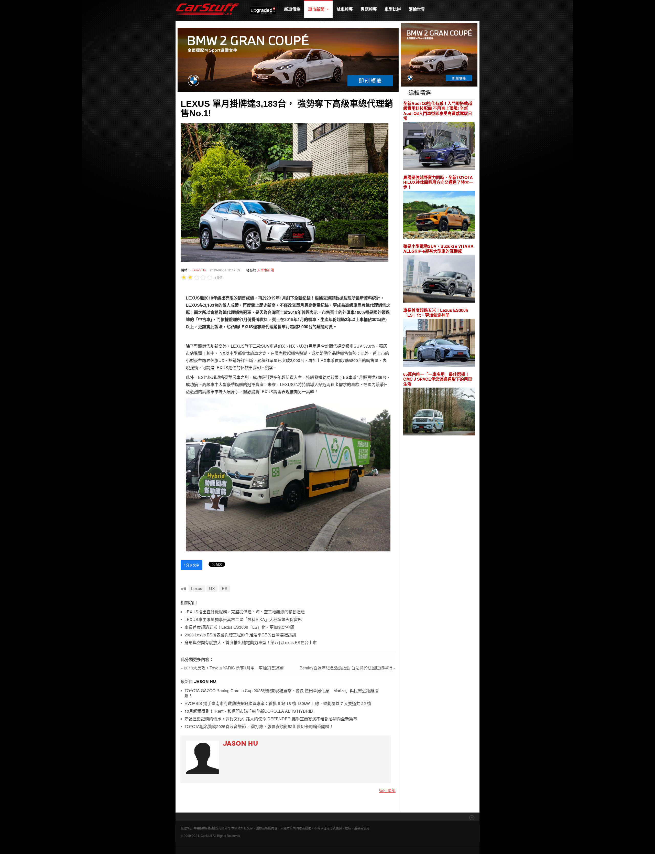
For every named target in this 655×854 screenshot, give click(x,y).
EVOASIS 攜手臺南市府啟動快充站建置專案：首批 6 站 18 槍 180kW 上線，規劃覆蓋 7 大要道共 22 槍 (277, 703)
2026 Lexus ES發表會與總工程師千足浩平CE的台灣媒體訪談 (240, 635)
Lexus (196, 588)
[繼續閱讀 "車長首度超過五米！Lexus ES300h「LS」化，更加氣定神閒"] (439, 343)
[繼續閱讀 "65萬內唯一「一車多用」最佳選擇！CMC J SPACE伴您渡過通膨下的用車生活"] (439, 412)
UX (212, 588)
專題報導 (369, 9)
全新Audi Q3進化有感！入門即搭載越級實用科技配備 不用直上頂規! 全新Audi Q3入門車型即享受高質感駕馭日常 (437, 111)
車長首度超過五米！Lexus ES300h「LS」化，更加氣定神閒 (239, 627)
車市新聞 (316, 9)
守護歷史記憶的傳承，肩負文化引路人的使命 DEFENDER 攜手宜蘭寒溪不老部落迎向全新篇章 (270, 719)
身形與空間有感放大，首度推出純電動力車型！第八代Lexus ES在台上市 (250, 642)
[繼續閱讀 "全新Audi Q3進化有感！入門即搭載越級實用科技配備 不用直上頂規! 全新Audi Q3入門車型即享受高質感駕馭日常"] (439, 146)
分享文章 (191, 564)
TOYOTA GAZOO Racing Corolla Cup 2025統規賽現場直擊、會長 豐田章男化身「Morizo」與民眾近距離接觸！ (281, 693)
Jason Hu (199, 270)
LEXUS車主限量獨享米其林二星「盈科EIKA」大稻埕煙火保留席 (243, 619)
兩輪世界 (417, 9)
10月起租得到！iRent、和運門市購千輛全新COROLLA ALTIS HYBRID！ (250, 711)
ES (224, 588)
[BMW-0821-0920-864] (288, 59)
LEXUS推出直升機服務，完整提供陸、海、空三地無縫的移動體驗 (244, 612)
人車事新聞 (265, 270)
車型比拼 (393, 9)
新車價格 (292, 9)
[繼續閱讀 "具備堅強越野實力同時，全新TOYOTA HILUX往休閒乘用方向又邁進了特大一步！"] (439, 215)
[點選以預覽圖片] (284, 192)
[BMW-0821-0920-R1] (439, 54)
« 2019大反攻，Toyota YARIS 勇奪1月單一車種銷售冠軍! (232, 668)
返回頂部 (387, 790)
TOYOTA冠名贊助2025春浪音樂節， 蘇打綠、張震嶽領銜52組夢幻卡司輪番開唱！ (258, 726)
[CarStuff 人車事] (207, 2)
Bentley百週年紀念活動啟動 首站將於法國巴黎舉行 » (348, 668)
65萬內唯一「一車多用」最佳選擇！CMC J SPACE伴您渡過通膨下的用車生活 (437, 379)
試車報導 (344, 9)
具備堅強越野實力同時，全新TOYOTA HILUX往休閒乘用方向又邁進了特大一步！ (438, 182)
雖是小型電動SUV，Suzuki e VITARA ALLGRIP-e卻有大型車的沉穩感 (438, 248)
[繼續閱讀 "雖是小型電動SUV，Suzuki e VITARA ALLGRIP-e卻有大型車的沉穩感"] (439, 279)
